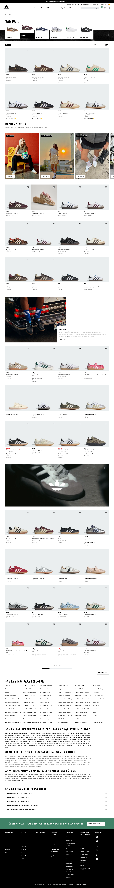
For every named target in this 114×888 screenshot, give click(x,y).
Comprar (62, 339)
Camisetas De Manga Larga (31, 722)
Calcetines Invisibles (81, 722)
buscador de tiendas (71, 4)
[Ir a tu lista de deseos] (105, 8)
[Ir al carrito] (109, 8)
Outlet (71, 8)
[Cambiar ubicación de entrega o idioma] (109, 4)
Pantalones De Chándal (82, 709)
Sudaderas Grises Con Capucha (64, 706)
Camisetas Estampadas (29, 715)
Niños (49, 8)
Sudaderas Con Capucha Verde (65, 716)
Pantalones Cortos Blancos (83, 695)
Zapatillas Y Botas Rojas (30, 689)
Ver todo (8, 130)
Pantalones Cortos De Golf (82, 699)
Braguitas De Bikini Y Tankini (11, 702)
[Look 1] (22, 156)
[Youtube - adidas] (102, 859)
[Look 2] (57, 156)
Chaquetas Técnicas (46, 705)
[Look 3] (92, 156)
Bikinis (7, 689)
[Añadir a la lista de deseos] (28, 51)
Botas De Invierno (63, 719)
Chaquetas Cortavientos (64, 695)
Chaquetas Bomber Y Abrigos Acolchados (46, 696)
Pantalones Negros (80, 719)
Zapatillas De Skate (28, 702)
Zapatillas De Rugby (29, 695)
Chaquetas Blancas (45, 709)
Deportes (63, 8)
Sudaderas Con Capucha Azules (65, 702)
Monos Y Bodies (79, 689)
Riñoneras (96, 692)
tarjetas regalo (96, 4)
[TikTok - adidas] (102, 855)
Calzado (55, 8)
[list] (48, 45)
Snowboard (96, 702)
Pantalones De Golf (80, 715)
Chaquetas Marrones (46, 722)
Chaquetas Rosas (63, 685)
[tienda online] (6, 7)
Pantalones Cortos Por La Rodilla (82, 706)
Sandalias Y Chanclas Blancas (99, 699)
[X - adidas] (102, 846)
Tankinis (7, 685)
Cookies (53, 884)
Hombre (36, 8)
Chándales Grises (45, 692)
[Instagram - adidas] (102, 841)
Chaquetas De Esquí (46, 712)
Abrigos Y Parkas (63, 689)
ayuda (78, 4)
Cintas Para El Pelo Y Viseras (64, 692)
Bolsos (7, 692)
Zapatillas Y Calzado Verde (30, 709)
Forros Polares (44, 702)
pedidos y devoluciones (86, 4)
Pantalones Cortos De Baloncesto (81, 692)
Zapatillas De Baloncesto (12, 709)
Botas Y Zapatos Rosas (29, 692)
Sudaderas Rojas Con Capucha (64, 709)
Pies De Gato (9, 719)
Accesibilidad (83, 884)
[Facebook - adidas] (102, 837)
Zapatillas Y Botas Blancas (13, 712)
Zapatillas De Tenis (28, 705)
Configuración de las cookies (34, 884)
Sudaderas (96, 705)
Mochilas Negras (63, 722)
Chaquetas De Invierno (46, 699)
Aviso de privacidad (61, 884)
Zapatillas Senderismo (29, 699)
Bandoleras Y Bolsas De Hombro (12, 699)
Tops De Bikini (97, 709)
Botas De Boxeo (10, 715)
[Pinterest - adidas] (102, 850)
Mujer (43, 8)
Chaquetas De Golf (45, 715)
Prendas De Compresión (100, 689)
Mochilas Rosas (79, 685)
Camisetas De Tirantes (29, 712)
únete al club (103, 4)
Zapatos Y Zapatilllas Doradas (29, 686)
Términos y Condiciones (73, 884)
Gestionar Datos (47, 884)
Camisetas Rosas (45, 689)
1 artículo (9, 176)
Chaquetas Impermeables (47, 719)
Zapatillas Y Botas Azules (12, 705)
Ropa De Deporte (97, 695)
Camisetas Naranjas (46, 685)
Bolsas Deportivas (10, 695)
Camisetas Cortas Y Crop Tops (65, 699)
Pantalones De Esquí (81, 712)
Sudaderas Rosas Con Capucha (64, 712)
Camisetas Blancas (28, 719)
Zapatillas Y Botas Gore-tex (13, 722)
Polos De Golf (96, 685)
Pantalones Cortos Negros (82, 702)
